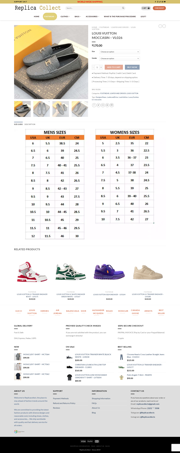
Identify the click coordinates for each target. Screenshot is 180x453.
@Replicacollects (147, 412)
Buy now (132, 67)
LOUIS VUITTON (132, 93)
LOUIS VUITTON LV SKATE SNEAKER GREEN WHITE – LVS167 (71, 295)
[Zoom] (17, 96)
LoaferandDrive (112, 97)
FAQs (94, 403)
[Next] (83, 62)
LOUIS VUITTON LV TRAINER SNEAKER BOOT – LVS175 (32, 295)
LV (93, 100)
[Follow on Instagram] (157, 2)
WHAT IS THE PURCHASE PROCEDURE (120, 16)
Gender (94, 58)
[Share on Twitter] (98, 105)
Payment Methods (61, 398)
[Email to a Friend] (103, 105)
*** (153, 408)
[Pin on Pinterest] (107, 105)
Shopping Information (101, 398)
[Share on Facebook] (94, 105)
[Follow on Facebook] (155, 2)
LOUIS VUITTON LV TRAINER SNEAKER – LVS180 (148, 295)
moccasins (98, 100)
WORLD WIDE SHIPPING (90, 1)
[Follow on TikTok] (160, 2)
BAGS (77, 16)
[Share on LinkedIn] (112, 105)
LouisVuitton (123, 97)
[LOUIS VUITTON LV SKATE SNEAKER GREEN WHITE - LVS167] (71, 272)
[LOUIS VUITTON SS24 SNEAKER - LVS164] (109, 272)
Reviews (56, 408)
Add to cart (114, 67)
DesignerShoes (101, 97)
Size (93, 51)
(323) (149, 408)
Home (36, 16)
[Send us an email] (162, 2)
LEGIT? (143, 16)
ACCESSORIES (91, 16)
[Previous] (18, 62)
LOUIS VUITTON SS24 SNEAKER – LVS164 (109, 294)
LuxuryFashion (133, 97)
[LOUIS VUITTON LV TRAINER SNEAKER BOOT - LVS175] (32, 272)
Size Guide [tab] (18, 124)
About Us (96, 408)
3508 (156, 408)
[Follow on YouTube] (164, 2)
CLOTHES (64, 16)
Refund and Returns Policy (64, 403)
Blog (94, 412)
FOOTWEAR (49, 16)
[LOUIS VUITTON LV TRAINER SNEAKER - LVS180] (148, 272)
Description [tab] (29, 124)
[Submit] (123, 8)
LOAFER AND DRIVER (120, 27)
